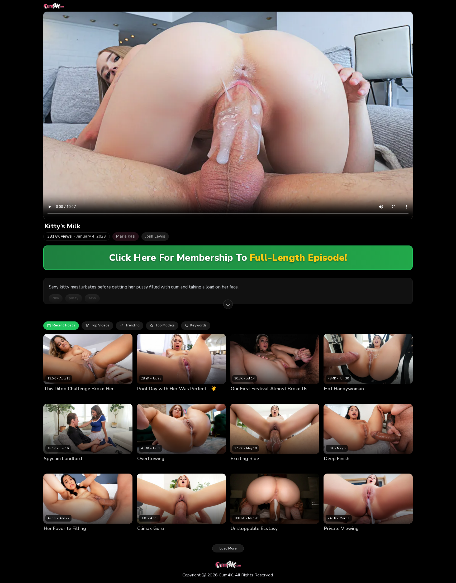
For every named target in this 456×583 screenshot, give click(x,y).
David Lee (170, 397)
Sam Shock (360, 397)
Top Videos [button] (100, 325)
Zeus (253, 397)
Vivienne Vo (334, 467)
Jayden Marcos (80, 397)
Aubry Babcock (336, 397)
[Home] (53, 6)
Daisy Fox (239, 397)
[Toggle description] (228, 304)
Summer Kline (148, 397)
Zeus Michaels (169, 467)
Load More (228, 548)
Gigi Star (51, 537)
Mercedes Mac (243, 537)
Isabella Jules (55, 397)
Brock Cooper (352, 537)
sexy (92, 298)
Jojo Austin (146, 467)
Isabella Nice (148, 537)
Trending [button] (132, 325)
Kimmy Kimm (241, 467)
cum (56, 298)
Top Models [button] (165, 325)
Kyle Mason (170, 537)
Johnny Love (70, 537)
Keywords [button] (198, 325)
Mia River (331, 537)
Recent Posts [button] (64, 325)
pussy (73, 298)
